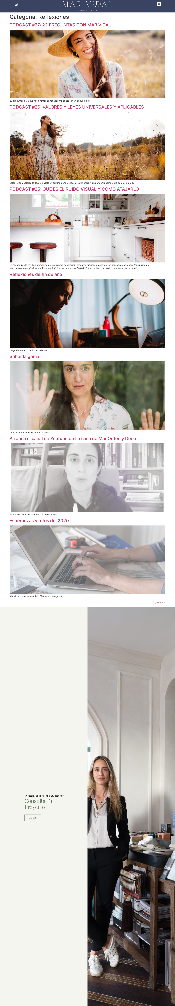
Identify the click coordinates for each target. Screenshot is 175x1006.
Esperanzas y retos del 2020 (39, 520)
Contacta (33, 818)
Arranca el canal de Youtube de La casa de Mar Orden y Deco (73, 438)
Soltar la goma (24, 356)
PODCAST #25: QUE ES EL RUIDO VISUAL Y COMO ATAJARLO (74, 189)
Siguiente (159, 602)
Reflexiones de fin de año (36, 274)
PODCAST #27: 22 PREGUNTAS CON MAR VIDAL (60, 25)
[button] (159, 4)
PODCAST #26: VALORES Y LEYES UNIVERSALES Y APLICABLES (77, 107)
